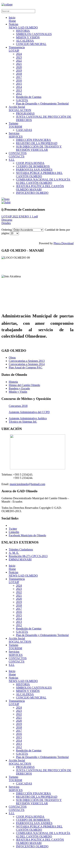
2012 (19, 93)
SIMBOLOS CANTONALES (34, 34)
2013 (19, 90)
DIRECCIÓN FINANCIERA (33, 139)
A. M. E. (14, 552)
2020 (19, 67)
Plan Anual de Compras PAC (25, 367)
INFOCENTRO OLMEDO (32, 192)
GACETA (22, 100)
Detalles (6, 223)
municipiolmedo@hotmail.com (27, 484)
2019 (19, 70)
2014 (19, 87)
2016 (19, 80)
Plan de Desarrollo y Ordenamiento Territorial (42, 103)
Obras (12, 357)
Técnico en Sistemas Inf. (23, 421)
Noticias (23, 26)
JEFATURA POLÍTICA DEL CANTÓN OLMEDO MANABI (40, 188)
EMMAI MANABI (20, 559)
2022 (19, 60)
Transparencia (17, 49)
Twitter (13, 528)
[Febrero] (6, 202)
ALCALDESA (25, 40)
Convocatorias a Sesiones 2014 (27, 364)
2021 (19, 63)
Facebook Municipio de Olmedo (27, 535)
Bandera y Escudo (19, 388)
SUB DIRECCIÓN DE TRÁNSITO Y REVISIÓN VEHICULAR (39, 148)
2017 (19, 77)
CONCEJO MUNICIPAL (31, 44)
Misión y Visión (18, 391)
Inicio (12, 19)
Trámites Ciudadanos (21, 549)
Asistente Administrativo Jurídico (28, 418)
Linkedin (14, 532)
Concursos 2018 (18, 405)
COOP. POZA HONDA (30, 163)
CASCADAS (24, 130)
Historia (13, 381)
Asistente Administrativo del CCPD (29, 412)
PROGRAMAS (25, 113)
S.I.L (12, 159)
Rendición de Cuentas (28, 96)
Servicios (16, 135)
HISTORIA (23, 30)
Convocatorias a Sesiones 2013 (27, 360)
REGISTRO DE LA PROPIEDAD (36, 143)
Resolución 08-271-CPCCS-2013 (28, 556)
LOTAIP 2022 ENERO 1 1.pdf (19, 216)
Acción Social (20, 108)
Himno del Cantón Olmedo (24, 385)
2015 (19, 83)
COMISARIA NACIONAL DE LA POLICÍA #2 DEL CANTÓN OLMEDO (43, 181)
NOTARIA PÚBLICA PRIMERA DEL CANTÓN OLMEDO (39, 174)
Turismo (15, 125)
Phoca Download (64, 243)
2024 (19, 53)
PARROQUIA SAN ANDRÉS (34, 169)
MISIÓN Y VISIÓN (28, 37)
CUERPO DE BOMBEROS (33, 166)
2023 (19, 57)
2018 (19, 73)
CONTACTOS (18, 155)
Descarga (6, 219)
